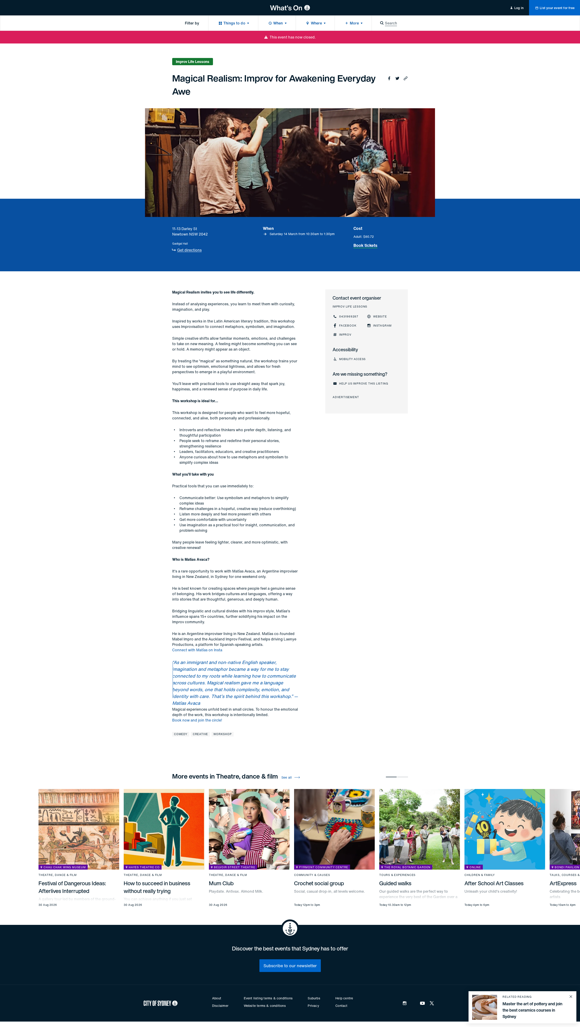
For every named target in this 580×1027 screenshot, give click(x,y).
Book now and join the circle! (197, 720)
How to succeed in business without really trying (157, 887)
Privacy (313, 1005)
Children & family (479, 875)
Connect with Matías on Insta (197, 650)
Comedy (180, 734)
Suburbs (314, 998)
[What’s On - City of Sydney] (290, 7)
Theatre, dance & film (58, 875)
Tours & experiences (397, 875)
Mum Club (221, 883)
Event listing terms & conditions (268, 998)
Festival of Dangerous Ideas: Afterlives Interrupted (72, 887)
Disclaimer (220, 1005)
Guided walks (395, 883)
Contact (341, 1005)
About (216, 998)
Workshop (222, 734)
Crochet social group (319, 883)
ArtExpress (563, 883)
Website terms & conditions (265, 1005)
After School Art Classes (494, 883)
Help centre (344, 998)
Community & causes (312, 875)
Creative (200, 734)
